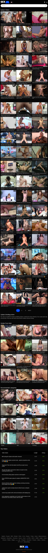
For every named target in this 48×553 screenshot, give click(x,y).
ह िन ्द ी (20, 541)
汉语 (12, 536)
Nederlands (3, 538)
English (41, 538)
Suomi (36, 536)
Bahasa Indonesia (42, 536)
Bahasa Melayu (27, 541)
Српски (20, 538)
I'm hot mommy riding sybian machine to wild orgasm (13, 474)
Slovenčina (15, 538)
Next (29, 310)
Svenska (43, 539)
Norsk (24, 538)
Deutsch (27, 536)
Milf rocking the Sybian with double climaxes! (12, 456)
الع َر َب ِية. (18, 539)
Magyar (13, 539)
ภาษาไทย (28, 538)
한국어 (33, 538)
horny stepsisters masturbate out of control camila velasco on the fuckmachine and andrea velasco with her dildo (16, 497)
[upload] (46, 2)
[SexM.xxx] (5, 2)
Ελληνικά (4, 539)
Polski (20, 536)
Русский (8, 536)
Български (29, 539)
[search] (45, 5)
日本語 (37, 538)
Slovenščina (9, 538)
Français (34, 539)
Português (24, 539)
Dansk (45, 538)
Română (15, 536)
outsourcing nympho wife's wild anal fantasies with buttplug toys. (16, 492)
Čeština (8, 539)
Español (3, 536)
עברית (23, 536)
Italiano (38, 539)
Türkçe (32, 536)
